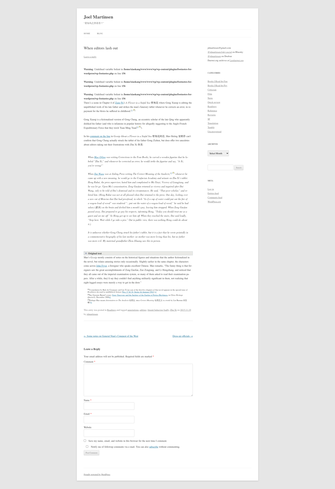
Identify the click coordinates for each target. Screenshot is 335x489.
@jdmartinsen (214, 56)
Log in (211, 189)
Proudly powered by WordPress (97, 474)
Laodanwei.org (237, 60)
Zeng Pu (119, 102)
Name (87, 400)
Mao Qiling (100, 157)
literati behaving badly (158, 309)
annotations (133, 309)
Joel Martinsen (98, 16)
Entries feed (213, 193)
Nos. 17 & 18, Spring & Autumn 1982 (138, 292)
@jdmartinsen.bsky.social (220, 52)
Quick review (214, 102)
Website (87, 427)
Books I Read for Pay (217, 85)
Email (88, 413)
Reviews (212, 114)
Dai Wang (99, 173)
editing (143, 309)
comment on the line (100, 136)
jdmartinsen (92, 314)
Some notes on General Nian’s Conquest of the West (111, 336)
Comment (89, 361)
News (210, 98)
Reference (212, 110)
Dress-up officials (183, 336)
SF (209, 119)
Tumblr (211, 127)
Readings (111, 309)
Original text (95, 253)
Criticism (212, 89)
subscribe (153, 446)
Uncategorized (214, 131)
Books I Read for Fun (218, 81)
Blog (100, 33)
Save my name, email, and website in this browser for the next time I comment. (127, 440)
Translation (213, 123)
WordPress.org (214, 201)
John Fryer (101, 265)
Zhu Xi (173, 309)
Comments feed (215, 197)
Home (87, 33)
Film (210, 93)
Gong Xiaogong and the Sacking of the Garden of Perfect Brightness (140, 295)
